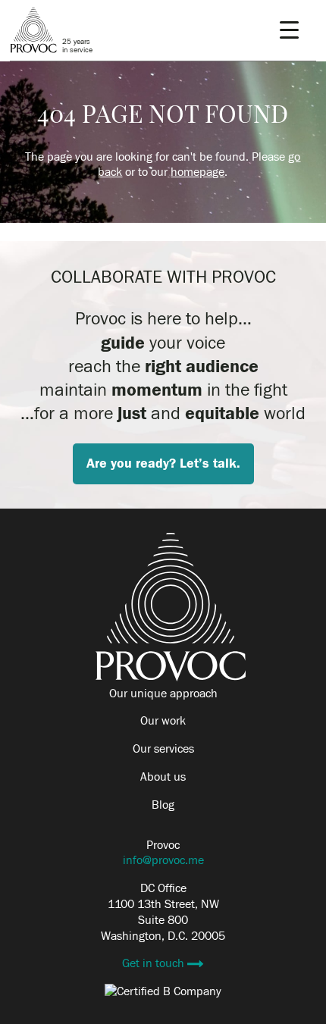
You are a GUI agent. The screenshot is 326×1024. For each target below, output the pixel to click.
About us (163, 777)
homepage (197, 172)
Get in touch (154, 963)
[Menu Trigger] (289, 30)
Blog (163, 805)
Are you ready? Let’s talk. (163, 463)
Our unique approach (163, 693)
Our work (163, 721)
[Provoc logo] (171, 677)
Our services (163, 749)
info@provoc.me (163, 860)
